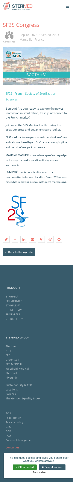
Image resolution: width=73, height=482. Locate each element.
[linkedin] (23, 239)
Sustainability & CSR (19, 385)
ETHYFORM (14, 310)
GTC (8, 427)
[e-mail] (32, 239)
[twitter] (6, 239)
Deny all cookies (53, 467)
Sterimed (11, 346)
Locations (12, 389)
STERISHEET (14, 319)
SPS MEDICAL (14, 364)
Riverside (12, 377)
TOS (8, 413)
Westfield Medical (17, 368)
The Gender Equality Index (23, 398)
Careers (11, 394)
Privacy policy (14, 422)
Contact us (12, 447)
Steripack (12, 373)
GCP (8, 431)
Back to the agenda (20, 252)
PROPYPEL (13, 314)
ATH (8, 350)
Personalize (39, 472)
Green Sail (12, 359)
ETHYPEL (12, 296)
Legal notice (13, 418)
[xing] (41, 239)
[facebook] (15, 239)
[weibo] (50, 239)
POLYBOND (14, 301)
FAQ (8, 435)
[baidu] (59, 239)
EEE (8, 355)
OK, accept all (26, 467)
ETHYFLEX (13, 305)
